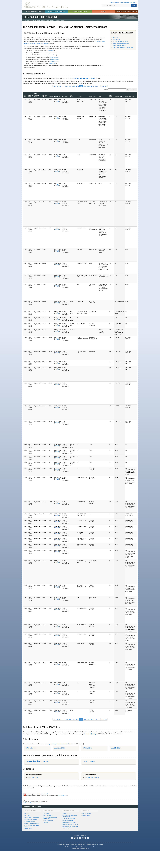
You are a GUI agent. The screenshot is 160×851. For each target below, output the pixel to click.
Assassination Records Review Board (123, 47)
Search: (106, 89)
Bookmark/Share (125, 2)
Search (134, 5)
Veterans (46, 822)
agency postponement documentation (59, 744)
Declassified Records (67, 820)
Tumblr (80, 838)
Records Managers (48, 820)
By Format (27, 815)
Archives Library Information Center (31, 825)
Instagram (77, 838)
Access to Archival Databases (31, 823)
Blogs (85, 838)
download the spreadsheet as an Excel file (82, 78)
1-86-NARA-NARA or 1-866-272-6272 (80, 848)
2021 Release (116, 748)
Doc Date (57, 96)
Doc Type (65, 96)
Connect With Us (80, 835)
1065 (73, 86)
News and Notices (86, 813)
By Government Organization (31, 817)
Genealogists (47, 813)
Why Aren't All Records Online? (70, 824)
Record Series (129, 96)
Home (25, 20)
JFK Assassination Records (47, 20)
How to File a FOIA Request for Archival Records (70, 827)
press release (50, 51)
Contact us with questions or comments (32, 803)
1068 (85, 86)
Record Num (30, 95)
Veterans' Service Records (56, 11)
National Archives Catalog (30, 819)
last (106, 86)
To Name (79, 96)
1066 (77, 86)
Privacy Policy (73, 844)
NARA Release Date (36, 95)
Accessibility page (62, 795)
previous (59, 86)
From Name (92, 96)
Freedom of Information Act (85, 844)
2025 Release (31, 748)
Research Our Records (33, 11)
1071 (96, 86)
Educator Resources (80, 11)
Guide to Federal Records (68, 818)
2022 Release (88, 748)
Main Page (116, 37)
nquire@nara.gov (34, 777)
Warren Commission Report (121, 41)
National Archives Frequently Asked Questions (69, 816)
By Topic (26, 813)
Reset (134, 90)
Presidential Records (29, 821)
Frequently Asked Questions (37, 761)
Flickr (88, 838)
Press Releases (89, 761)
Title (99, 96)
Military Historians (48, 815)
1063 (66, 86)
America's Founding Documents (126, 11)
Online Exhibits (28, 828)
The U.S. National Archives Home (46, 5)
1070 (92, 86)
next (102, 86)
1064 (70, 86)
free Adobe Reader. (42, 794)
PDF (56, 101)
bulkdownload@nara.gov (90, 734)
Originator (117, 96)
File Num (71, 95)
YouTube (83, 838)
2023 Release (59, 748)
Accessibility (66, 844)
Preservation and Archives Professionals (50, 818)
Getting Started (66, 813)
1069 (88, 86)
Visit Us (103, 11)
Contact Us (133, 2)
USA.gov (101, 844)
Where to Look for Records (69, 822)
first (54, 86)
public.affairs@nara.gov (93, 777)
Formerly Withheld (44, 95)
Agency (51, 96)
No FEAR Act (95, 844)
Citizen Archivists (114, 2)
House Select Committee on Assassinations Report (121, 44)
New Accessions (86, 815)
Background (116, 39)
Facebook (72, 838)
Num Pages (111, 95)
